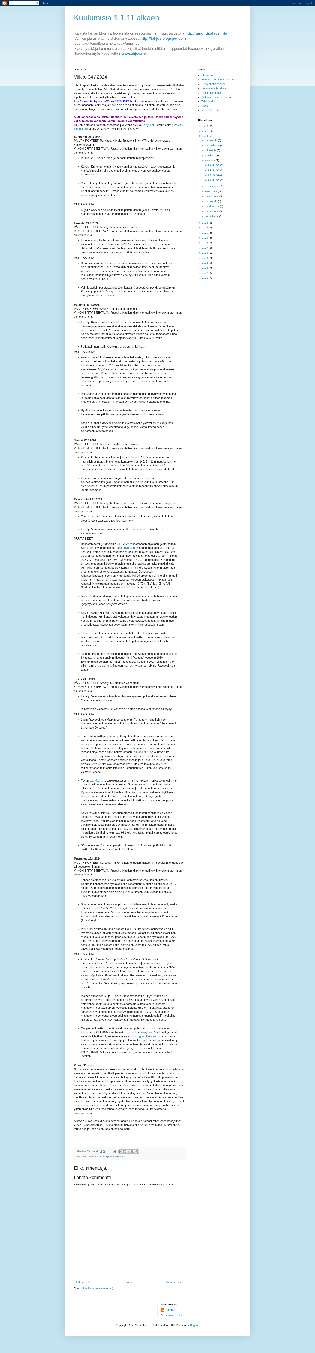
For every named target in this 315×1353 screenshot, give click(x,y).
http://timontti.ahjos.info (206, 33)
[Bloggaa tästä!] (125, 1151)
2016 (205, 252)
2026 (205, 125)
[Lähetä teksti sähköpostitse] (113, 1151)
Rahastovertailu (125, 547)
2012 (205, 272)
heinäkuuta (212, 186)
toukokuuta (212, 196)
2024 (205, 136)
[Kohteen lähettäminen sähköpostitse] (120, 1151)
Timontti (170, 1309)
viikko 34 (119, 1156)
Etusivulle (207, 75)
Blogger (193, 1325)
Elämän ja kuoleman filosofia (218, 79)
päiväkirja (93, 1156)
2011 (205, 277)
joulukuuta (211, 140)
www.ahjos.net (134, 53)
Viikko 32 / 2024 (214, 179)
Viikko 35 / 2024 (214, 164)
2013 (205, 267)
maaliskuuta (212, 206)
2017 (205, 247)
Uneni (204, 105)
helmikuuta (212, 211)
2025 (205, 131)
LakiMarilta (96, 780)
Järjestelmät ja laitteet (214, 88)
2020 (205, 232)
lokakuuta (211, 150)
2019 (205, 237)
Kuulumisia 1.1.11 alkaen (116, 17)
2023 (205, 222)
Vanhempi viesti (175, 1282)
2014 (205, 262)
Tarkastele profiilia (171, 1315)
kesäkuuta (211, 191)
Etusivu (129, 1282)
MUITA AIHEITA (210, 110)
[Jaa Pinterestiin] (137, 1151)
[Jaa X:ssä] (129, 1151)
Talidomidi (207, 101)
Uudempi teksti (83, 1282)
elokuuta (210, 160)
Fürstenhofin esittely (213, 84)
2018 (205, 242)
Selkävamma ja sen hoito (216, 97)
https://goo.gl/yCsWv (143, 1036)
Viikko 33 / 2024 (214, 174)
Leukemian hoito (211, 92)
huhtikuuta (211, 201)
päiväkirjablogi (106, 1156)
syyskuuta (211, 155)
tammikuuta (212, 216)
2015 (205, 257)
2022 (205, 227)
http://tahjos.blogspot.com (163, 38)
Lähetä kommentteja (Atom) (97, 1288)
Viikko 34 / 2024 (214, 169)
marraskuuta (212, 145)
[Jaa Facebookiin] (133, 1151)
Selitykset (148, 125)
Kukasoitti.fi (141, 752)
